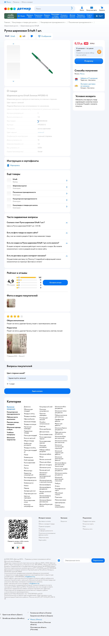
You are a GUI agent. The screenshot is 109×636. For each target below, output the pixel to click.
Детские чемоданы (45, 465)
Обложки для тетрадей (28, 410)
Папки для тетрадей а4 (30, 451)
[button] (99, 16)
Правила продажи (44, 526)
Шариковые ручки (11, 26)
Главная (7, 22)
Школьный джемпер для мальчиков (59, 479)
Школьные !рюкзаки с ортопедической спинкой (45, 475)
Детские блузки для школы (45, 505)
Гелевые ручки (28, 483)
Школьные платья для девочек (60, 411)
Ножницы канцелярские (28, 505)
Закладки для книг (30, 491)
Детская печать (44, 432)
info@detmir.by (30, 577)
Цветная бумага (60, 502)
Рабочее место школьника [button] (12, 418)
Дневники (27, 407)
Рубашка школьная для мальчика (61, 416)
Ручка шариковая (29, 463)
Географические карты (60, 489)
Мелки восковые (60, 500)
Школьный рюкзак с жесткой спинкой (45, 481)
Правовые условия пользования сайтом (38, 559)
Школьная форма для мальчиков (45, 496)
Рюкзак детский (44, 470)
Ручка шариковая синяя (29, 501)
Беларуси (17, 561)
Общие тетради (29, 441)
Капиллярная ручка (30, 480)
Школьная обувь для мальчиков (60, 437)
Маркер (26, 488)
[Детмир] (17, 9)
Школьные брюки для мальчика (45, 501)
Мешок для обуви (45, 462)
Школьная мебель (45, 454)
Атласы (57, 486)
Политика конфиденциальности (46, 530)
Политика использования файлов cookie (47, 534)
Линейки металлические (44, 423)
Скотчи (26, 465)
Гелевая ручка (28, 457)
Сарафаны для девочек (59, 420)
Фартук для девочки (58, 424)
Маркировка (15, 165)
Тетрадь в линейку (30, 416)
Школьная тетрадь (30, 422)
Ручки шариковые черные (45, 438)
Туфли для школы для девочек (60, 433)
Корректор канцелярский (28, 474)
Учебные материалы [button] (11, 433)
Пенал (26, 455)
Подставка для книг (30, 493)
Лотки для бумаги (45, 429)
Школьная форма (45, 485)
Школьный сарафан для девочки (61, 469)
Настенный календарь (27, 427)
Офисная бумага (29, 419)
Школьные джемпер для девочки (59, 458)
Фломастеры (28, 471)
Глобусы (57, 483)
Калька (26, 485)
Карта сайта (42, 540)
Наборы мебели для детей (44, 450)
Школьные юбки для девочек (60, 407)
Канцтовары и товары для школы (24, 22)
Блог (84, 526)
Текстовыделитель (30, 477)
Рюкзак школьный (45, 459)
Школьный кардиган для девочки (59, 452)
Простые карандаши (43, 414)
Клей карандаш (29, 460)
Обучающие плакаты (59, 494)
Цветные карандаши (27, 497)
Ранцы (41, 457)
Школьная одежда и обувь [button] (14, 428)
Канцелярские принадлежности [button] (13, 413)
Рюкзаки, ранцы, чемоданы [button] (13, 423)
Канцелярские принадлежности (53, 22)
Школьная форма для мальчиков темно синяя (60, 464)
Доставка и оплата (45, 521)
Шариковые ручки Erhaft (29, 26)
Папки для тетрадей (30, 435)
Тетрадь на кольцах (30, 424)
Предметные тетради (28, 432)
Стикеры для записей (43, 418)
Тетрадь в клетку (29, 414)
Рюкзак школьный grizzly (45, 492)
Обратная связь (44, 537)
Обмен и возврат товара (46, 524)
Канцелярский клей (45, 407)
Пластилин (58, 497)
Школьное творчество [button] (11, 438)
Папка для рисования (43, 446)
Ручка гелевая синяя (45, 434)
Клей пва (42, 426)
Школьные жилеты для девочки (61, 474)
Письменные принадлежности (80, 22)
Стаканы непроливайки (60, 506)
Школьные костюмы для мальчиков (59, 446)
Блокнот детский (29, 438)
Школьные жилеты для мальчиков (61, 441)
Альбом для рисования (28, 444)
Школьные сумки (45, 467)
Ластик (26, 468)
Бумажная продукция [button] (11, 408)
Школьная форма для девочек (45, 488)
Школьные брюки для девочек (61, 429)
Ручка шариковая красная (45, 442)
